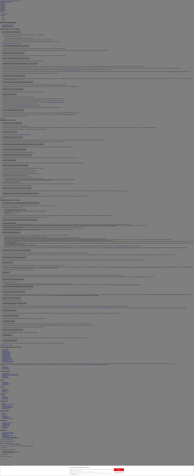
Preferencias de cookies (118, 472)
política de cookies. (75, 474)
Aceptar (118, 469)
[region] (97, 471)
